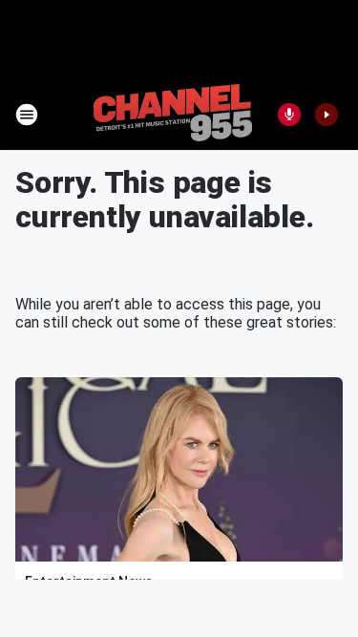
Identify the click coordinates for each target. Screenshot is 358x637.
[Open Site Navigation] (26, 114)
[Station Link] (173, 114)
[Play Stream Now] (326, 114)
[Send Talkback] (289, 114)
